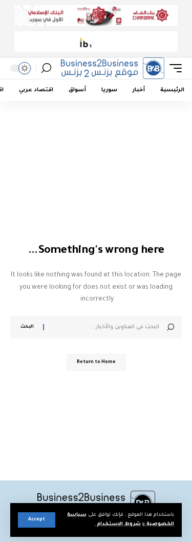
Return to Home (96, 362)
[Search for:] (105, 327)
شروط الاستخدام (118, 524)
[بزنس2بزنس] (112, 68)
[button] (36, 520)
